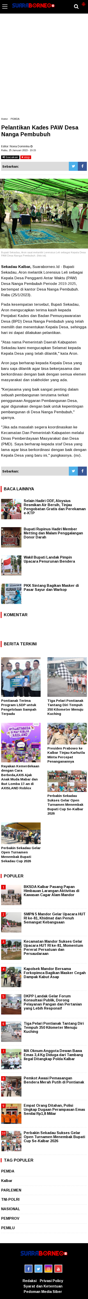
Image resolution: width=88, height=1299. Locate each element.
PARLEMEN (11, 1190)
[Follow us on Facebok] (28, 1269)
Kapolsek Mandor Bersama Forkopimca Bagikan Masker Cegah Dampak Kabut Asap (55, 973)
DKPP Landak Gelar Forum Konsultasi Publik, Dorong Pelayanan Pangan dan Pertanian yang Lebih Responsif (53, 1002)
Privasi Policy (51, 1281)
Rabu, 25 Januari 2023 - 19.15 (18, 150)
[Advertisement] (44, 67)
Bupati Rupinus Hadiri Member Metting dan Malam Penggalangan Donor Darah (53, 533)
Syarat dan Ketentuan (43, 1286)
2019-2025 (67, 284)
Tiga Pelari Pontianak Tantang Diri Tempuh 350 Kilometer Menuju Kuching (54, 1028)
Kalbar (6, 1181)
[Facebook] (82, 166)
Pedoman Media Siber (43, 1292)
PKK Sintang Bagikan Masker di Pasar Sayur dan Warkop (51, 588)
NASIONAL (10, 1209)
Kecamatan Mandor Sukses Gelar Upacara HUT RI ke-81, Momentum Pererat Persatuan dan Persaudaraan (53, 948)
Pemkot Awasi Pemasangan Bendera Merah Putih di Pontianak (54, 1080)
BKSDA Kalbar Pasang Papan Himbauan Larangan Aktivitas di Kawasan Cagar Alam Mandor (51, 891)
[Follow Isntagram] (48, 1269)
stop (26, 157)
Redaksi (30, 1281)
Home (4, 118)
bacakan (11, 157)
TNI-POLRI (10, 1199)
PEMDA (15, 118)
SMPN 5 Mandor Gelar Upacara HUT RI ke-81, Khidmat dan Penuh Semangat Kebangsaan (55, 918)
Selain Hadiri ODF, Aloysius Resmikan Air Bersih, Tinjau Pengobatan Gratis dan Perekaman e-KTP (55, 507)
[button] (83, 2)
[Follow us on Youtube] (58, 1269)
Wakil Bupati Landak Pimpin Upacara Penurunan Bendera (49, 559)
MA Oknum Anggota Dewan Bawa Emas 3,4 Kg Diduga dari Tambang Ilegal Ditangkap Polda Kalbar (53, 1055)
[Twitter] (73, 166)
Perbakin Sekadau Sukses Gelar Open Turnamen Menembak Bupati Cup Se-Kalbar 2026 (65, 804)
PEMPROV (10, 1218)
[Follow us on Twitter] (38, 1269)
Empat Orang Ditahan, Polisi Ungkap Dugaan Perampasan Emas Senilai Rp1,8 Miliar (54, 1110)
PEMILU (8, 1228)
